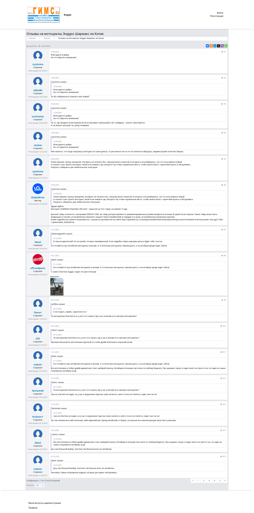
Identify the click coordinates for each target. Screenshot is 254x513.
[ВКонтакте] (207, 45)
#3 (225, 104)
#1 (225, 52)
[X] (218, 45)
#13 (224, 404)
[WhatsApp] (226, 45)
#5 (225, 159)
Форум (67, 14)
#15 (224, 456)
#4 (225, 133)
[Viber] (222, 45)
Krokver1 (37, 416)
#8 (225, 255)
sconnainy (38, 116)
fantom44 (38, 390)
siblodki (37, 90)
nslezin (38, 364)
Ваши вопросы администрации (44, 503)
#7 (225, 229)
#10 (224, 326)
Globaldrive (37, 197)
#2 (225, 78)
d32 (38, 338)
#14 (224, 430)
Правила (32, 507)
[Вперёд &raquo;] (225, 480)
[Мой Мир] (214, 45)
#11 (224, 352)
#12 (224, 378)
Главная (32, 38)
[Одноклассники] (211, 45)
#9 (225, 300)
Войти (220, 12)
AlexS (38, 242)
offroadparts (37, 268)
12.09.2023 (45, 46)
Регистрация (216, 16)
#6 (225, 185)
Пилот (38, 312)
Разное (47, 38)
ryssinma (33, 46)
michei (38, 145)
